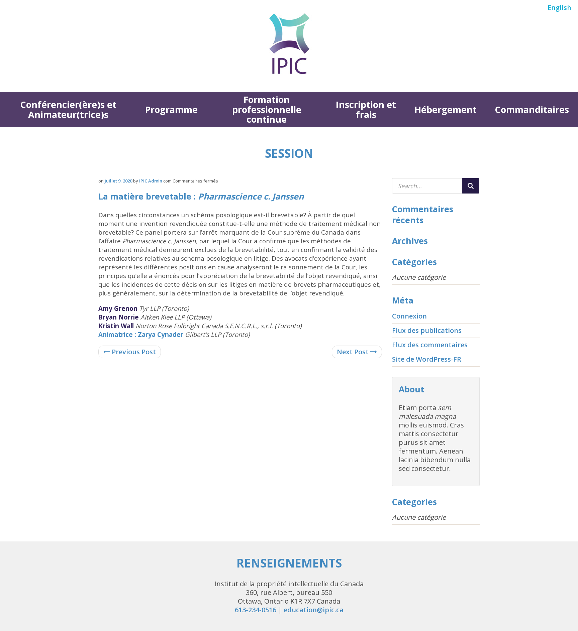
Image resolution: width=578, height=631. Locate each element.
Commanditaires (532, 109)
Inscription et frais (366, 109)
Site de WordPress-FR (426, 359)
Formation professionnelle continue (266, 109)
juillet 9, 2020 (118, 181)
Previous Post (133, 351)
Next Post (353, 351)
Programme (171, 109)
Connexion (409, 316)
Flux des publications (427, 330)
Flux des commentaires (430, 344)
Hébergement (445, 109)
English (559, 7)
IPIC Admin (150, 181)
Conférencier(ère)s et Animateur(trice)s (68, 109)
